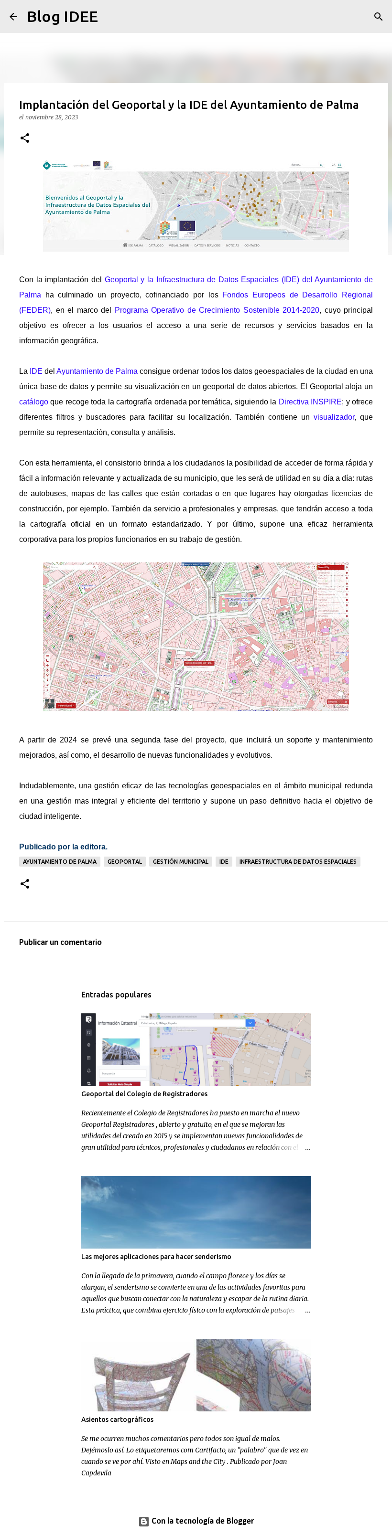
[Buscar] (111, 16)
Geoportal (125, 861)
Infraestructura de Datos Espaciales (298, 861)
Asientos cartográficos (117, 1419)
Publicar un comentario (60, 942)
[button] (25, 138)
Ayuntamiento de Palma (60, 861)
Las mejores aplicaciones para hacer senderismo (156, 1257)
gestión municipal (180, 861)
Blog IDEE (62, 16)
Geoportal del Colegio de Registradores (144, 1094)
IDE (224, 861)
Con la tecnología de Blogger (202, 1521)
